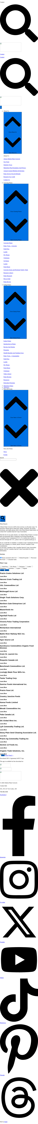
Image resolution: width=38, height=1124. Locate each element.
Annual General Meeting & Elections (14, 171)
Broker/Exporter (24, 558)
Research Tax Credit (9, 177)
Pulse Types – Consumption (11, 356)
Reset (6, 570)
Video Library (7, 374)
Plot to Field (7, 279)
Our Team (6, 162)
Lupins (5, 264)
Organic (24, 568)
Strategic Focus (8, 165)
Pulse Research (8, 276)
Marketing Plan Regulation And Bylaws (15, 168)
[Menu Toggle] (1, 107)
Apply (2, 570)
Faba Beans (7, 267)
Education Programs (9, 383)
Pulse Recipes (7, 377)
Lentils (5, 252)
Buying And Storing (9, 347)
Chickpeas (6, 258)
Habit (5, 1122)
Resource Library (8, 273)
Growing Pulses (8, 243)
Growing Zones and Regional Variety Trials (16, 270)
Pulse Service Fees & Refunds (12, 174)
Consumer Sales (12, 559)
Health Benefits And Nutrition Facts (14, 353)
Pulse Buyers (7, 282)
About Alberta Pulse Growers (12, 159)
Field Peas (6, 249)
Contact (2, 54)
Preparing (6, 350)
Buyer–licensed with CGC (9, 558)
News (5, 451)
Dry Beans (7, 255)
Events (5, 454)
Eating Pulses (7, 341)
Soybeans (6, 261)
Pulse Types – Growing (10, 246)
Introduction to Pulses (10, 344)
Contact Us (7, 180)
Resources (6, 380)
